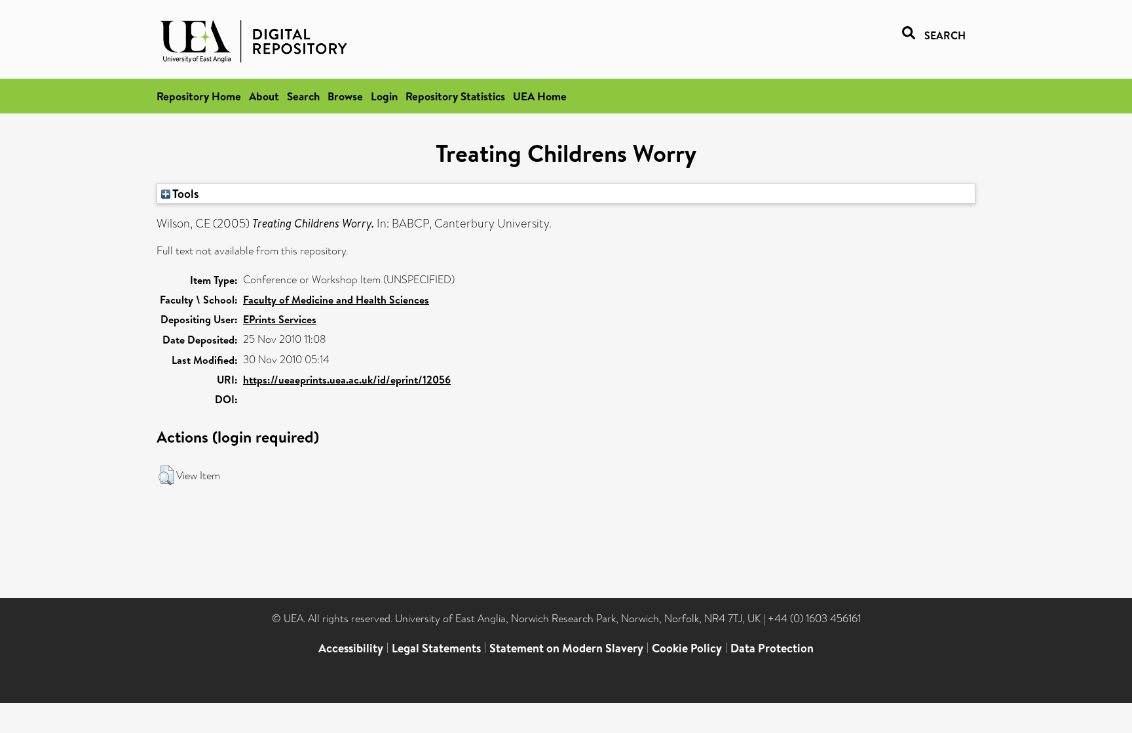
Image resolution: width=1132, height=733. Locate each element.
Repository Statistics (455, 96)
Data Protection (772, 648)
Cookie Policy (687, 648)
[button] (166, 475)
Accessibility (350, 648)
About (264, 96)
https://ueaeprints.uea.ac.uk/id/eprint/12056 (347, 379)
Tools (184, 193)
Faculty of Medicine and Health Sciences (336, 299)
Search (303, 96)
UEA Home (540, 96)
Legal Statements (436, 648)
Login (384, 96)
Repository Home (199, 96)
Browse (345, 96)
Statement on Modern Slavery (566, 648)
